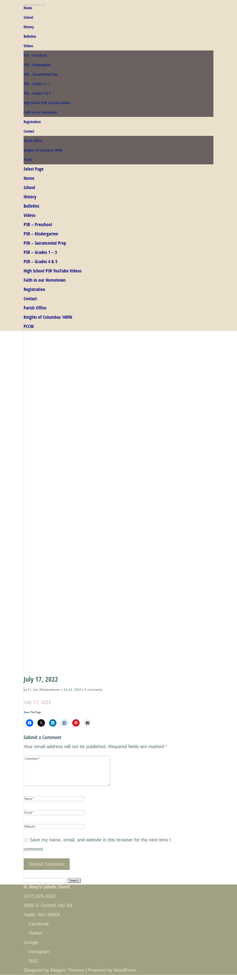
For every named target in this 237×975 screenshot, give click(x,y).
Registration (32, 121)
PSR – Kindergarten (37, 64)
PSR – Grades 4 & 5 (37, 93)
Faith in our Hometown (40, 112)
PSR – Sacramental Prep (40, 74)
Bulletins (30, 36)
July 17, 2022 (37, 702)
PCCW (28, 159)
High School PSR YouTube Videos (47, 102)
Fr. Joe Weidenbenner (44, 689)
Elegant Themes (67, 970)
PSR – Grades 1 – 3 (37, 83)
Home (28, 7)
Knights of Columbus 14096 (43, 150)
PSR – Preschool (35, 55)
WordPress (125, 970)
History (29, 26)
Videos (28, 45)
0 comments (93, 689)
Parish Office (33, 140)
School (28, 17)
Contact (29, 131)
